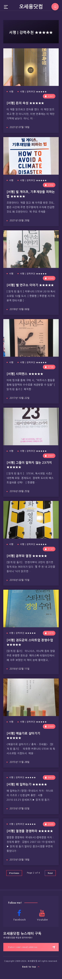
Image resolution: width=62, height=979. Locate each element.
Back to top (29, 967)
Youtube (42, 919)
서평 (11, 92)
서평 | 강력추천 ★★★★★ (33, 92)
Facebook (20, 919)
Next (50, 873)
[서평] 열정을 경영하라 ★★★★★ (30, 831)
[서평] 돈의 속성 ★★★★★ (25, 103)
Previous (14, 873)
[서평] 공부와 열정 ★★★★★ (27, 555)
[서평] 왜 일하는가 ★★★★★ (27, 784)
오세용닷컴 (31, 6)
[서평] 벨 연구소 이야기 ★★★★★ (30, 285)
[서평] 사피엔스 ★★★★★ (25, 373)
